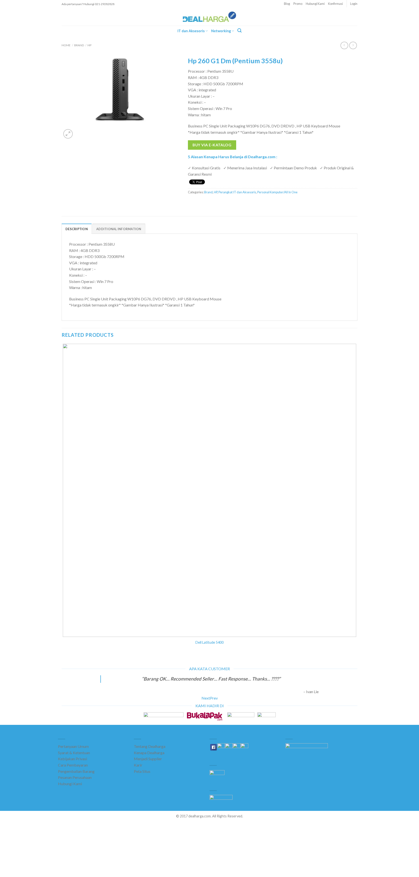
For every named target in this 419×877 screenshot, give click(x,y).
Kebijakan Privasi (72, 758)
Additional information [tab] (118, 229)
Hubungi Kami (315, 4)
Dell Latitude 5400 (209, 642)
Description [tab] (76, 229)
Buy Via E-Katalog (212, 145)
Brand (79, 45)
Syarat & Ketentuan (74, 752)
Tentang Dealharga (149, 746)
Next (205, 698)
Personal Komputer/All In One (277, 192)
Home (66, 45)
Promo (297, 4)
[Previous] (64, 662)
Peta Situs (142, 771)
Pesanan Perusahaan (75, 777)
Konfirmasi (335, 4)
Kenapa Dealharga (149, 752)
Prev (214, 698)
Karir (138, 765)
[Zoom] (68, 134)
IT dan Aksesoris (191, 31)
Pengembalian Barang (76, 771)
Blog (287, 4)
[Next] (79, 131)
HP (89, 45)
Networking (221, 31)
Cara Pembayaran (73, 765)
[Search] (239, 31)
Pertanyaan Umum (73, 746)
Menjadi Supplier (148, 758)
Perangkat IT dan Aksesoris (237, 192)
